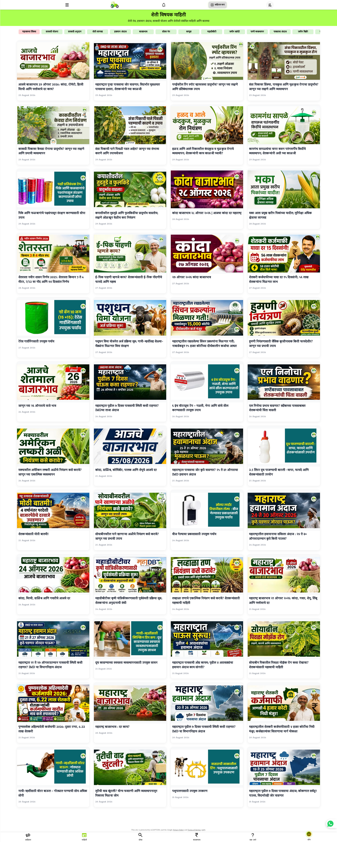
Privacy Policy (178, 830)
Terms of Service (194, 830)
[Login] (270, 5)
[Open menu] (67, 5)
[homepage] (114, 5)
